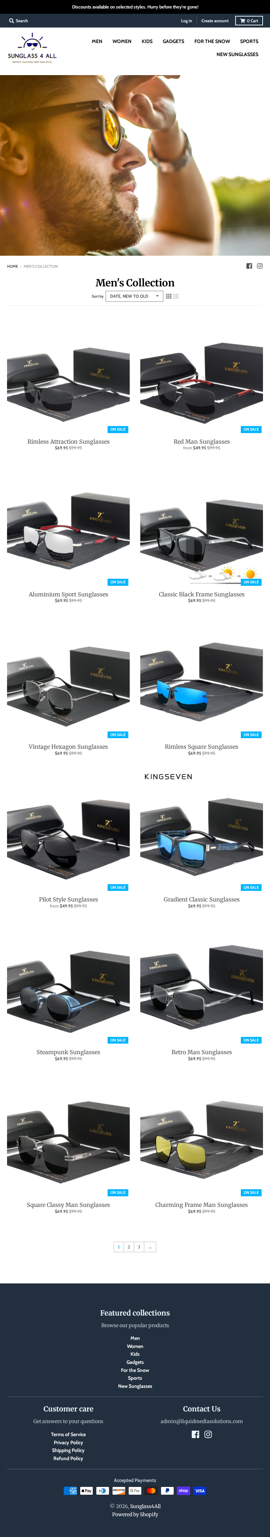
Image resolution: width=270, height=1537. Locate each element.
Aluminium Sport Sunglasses (68, 594)
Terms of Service (68, 1434)
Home (12, 266)
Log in (186, 20)
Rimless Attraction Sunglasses (68, 441)
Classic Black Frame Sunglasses (202, 594)
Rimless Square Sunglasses (201, 746)
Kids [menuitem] (147, 41)
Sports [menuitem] (249, 41)
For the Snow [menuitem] (212, 41)
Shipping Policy (68, 1450)
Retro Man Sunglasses (202, 1052)
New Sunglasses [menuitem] (237, 54)
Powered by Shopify (135, 1514)
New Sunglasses (135, 1386)
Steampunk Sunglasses (68, 1052)
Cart (252, 20)
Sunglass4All (145, 1506)
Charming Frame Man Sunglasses (201, 1204)
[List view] (176, 296)
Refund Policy (68, 1458)
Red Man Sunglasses (202, 441)
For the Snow (135, 1370)
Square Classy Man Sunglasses (68, 1204)
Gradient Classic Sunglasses (202, 899)
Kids (135, 1354)
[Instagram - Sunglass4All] (260, 266)
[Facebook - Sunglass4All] (249, 266)
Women (135, 1346)
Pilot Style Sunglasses (68, 899)
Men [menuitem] (97, 41)
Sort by (98, 296)
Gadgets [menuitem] (173, 41)
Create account (215, 20)
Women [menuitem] (121, 41)
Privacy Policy (68, 1442)
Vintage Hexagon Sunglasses (68, 746)
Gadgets (135, 1362)
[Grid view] (169, 296)
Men (135, 1338)
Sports (135, 1378)
